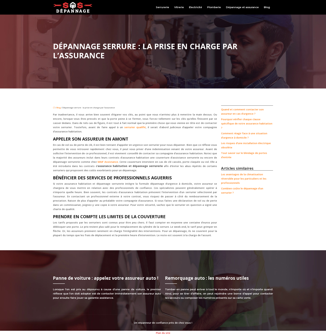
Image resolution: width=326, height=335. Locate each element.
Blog (267, 7)
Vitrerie (179, 7)
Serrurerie (162, 7)
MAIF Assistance (108, 161)
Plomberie (214, 7)
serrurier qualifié (135, 127)
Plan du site (163, 332)
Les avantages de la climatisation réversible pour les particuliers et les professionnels (243, 178)
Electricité (195, 7)
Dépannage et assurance (242, 7)
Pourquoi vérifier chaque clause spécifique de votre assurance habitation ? (246, 123)
